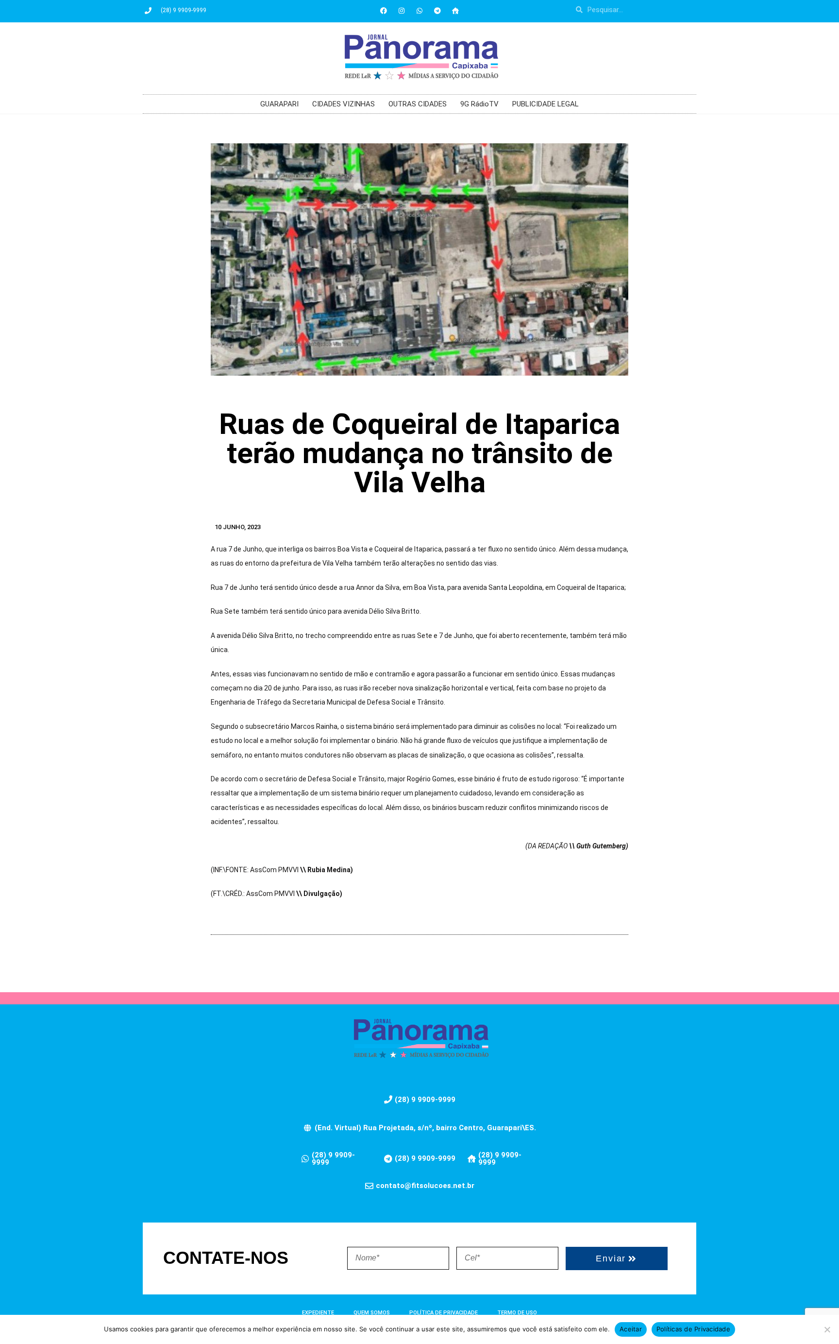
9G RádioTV (479, 104)
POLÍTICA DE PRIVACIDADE (443, 1313)
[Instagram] (401, 10)
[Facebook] (383, 10)
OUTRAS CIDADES (417, 104)
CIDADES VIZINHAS (343, 104)
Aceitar (631, 1329)
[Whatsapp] (419, 10)
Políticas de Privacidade (693, 1329)
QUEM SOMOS (371, 1313)
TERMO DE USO (517, 1313)
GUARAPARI (279, 104)
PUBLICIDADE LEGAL (545, 104)
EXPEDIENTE (318, 1313)
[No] (827, 1329)
